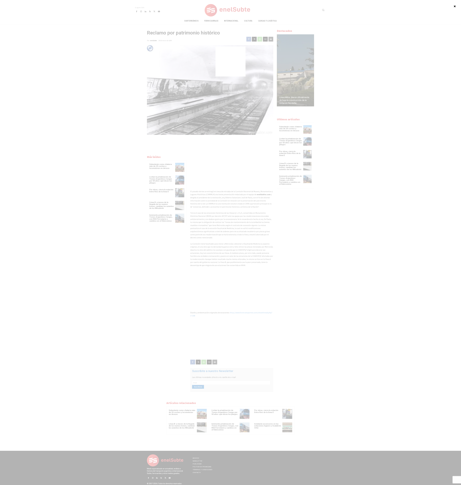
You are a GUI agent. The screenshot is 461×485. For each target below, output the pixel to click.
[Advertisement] (230, 61)
